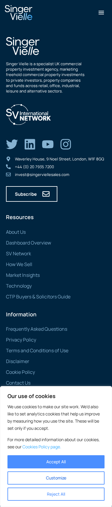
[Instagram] (66, 144)
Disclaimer (17, 361)
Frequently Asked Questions (36, 329)
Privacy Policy (21, 339)
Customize (56, 478)
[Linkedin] (30, 144)
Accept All (56, 462)
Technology (19, 286)
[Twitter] (12, 144)
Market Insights (23, 275)
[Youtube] (48, 144)
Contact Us (18, 383)
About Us (16, 232)
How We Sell (19, 264)
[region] (56, 446)
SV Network (18, 253)
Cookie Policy (20, 372)
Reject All (56, 494)
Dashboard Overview (28, 242)
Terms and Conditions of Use (37, 350)
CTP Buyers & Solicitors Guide (38, 296)
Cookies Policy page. (41, 447)
